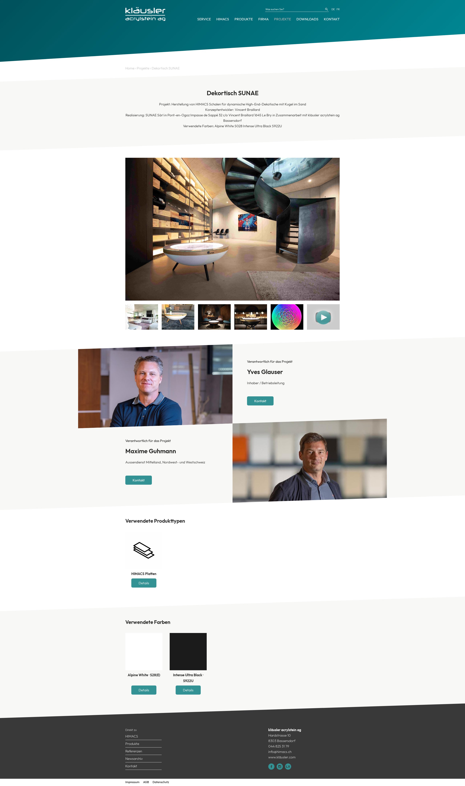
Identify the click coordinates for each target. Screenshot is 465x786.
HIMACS (222, 19)
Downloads (307, 19)
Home (129, 68)
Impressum (132, 782)
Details (144, 583)
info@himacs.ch (280, 751)
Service (204, 19)
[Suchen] (326, 9)
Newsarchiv (134, 758)
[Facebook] (272, 768)
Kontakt (332, 19)
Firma (263, 19)
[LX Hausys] (289, 768)
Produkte (243, 19)
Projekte (282, 19)
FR (338, 9)
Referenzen (133, 751)
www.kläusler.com (282, 757)
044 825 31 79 (278, 746)
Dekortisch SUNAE (166, 68)
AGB (146, 782)
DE (333, 9)
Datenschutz (161, 782)
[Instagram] (281, 768)
